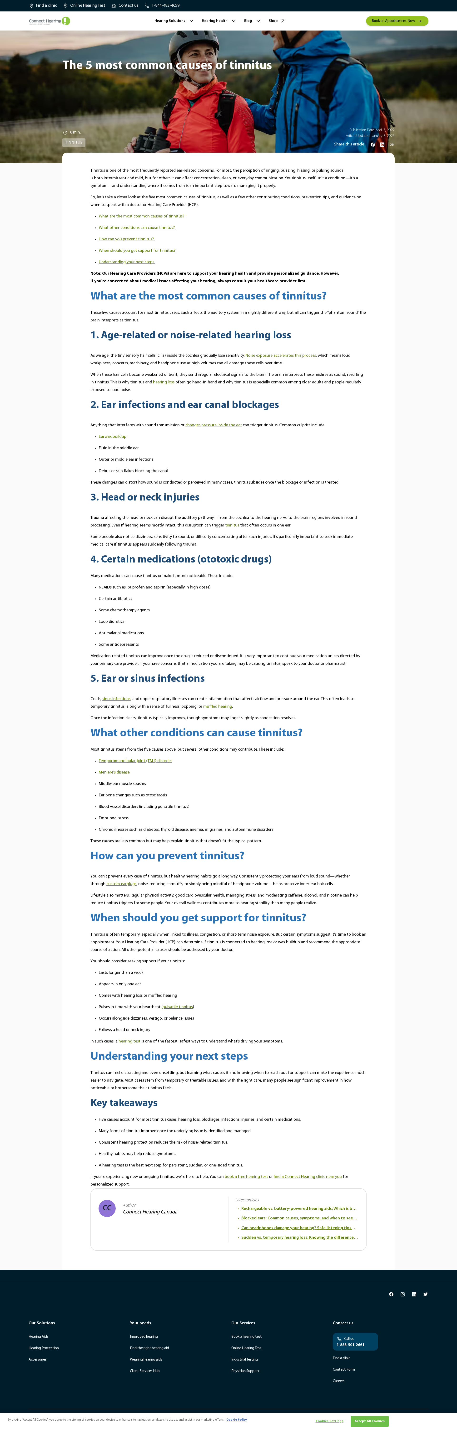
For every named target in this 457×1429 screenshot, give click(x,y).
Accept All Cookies (370, 1421)
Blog (248, 21)
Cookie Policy (236, 1419)
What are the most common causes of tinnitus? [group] (142, 216)
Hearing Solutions (169, 21)
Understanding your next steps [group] (127, 262)
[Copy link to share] (392, 144)
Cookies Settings (329, 1421)
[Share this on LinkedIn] (382, 144)
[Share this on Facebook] (373, 144)
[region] (228, 1421)
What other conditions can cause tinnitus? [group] (137, 228)
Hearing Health (215, 21)
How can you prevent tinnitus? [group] (127, 239)
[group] (43, 5)
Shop (273, 21)
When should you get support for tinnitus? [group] (137, 251)
